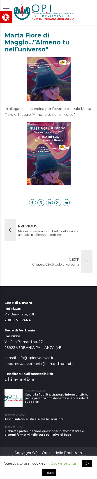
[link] (6, 17)
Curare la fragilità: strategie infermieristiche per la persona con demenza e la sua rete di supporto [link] (57, 398)
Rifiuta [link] (49, 472)
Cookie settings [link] (63, 463)
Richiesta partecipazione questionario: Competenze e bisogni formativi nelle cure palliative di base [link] (44, 432)
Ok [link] (87, 463)
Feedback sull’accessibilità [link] (29, 374)
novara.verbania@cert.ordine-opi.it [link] (44, 363)
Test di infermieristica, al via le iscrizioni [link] (34, 419)
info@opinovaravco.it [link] (35, 358)
